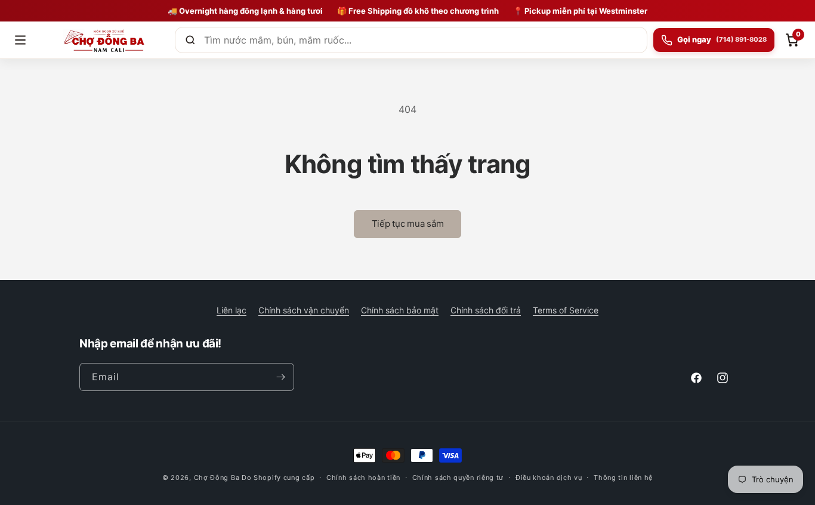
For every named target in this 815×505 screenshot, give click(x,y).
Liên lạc (231, 310)
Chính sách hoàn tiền (363, 477)
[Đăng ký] (280, 377)
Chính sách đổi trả (485, 310)
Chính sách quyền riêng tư (458, 477)
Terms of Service (565, 310)
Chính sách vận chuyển (303, 310)
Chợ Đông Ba (217, 477)
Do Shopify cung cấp (278, 477)
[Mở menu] (20, 40)
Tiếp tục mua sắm (408, 223)
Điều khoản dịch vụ (548, 477)
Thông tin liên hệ (623, 477)
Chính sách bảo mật (400, 310)
